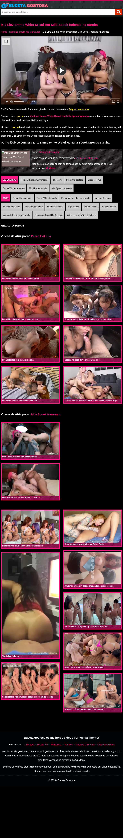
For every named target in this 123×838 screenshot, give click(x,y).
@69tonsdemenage (49, 152)
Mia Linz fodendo (55, 206)
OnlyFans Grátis (106, 744)
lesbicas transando (34, 206)
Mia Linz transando (38, 188)
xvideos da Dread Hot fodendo (48, 215)
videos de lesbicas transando (16, 215)
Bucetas (29, 744)
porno (20, 116)
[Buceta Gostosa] (61, 6)
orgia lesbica (73, 206)
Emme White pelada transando (75, 198)
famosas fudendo (102, 198)
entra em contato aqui (86, 158)
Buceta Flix (42, 744)
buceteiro (57, 180)
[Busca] (118, 12)
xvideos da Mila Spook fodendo (81, 215)
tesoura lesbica (109, 206)
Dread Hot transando (22, 198)
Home (4, 31)
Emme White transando (14, 188)
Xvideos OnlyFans (85, 744)
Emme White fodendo (47, 198)
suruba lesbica (91, 206)
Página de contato (79, 109)
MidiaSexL (56, 744)
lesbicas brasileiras (11, 206)
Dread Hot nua (94, 180)
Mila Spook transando (61, 188)
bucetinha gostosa (74, 180)
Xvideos (68, 744)
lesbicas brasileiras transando (24, 31)
